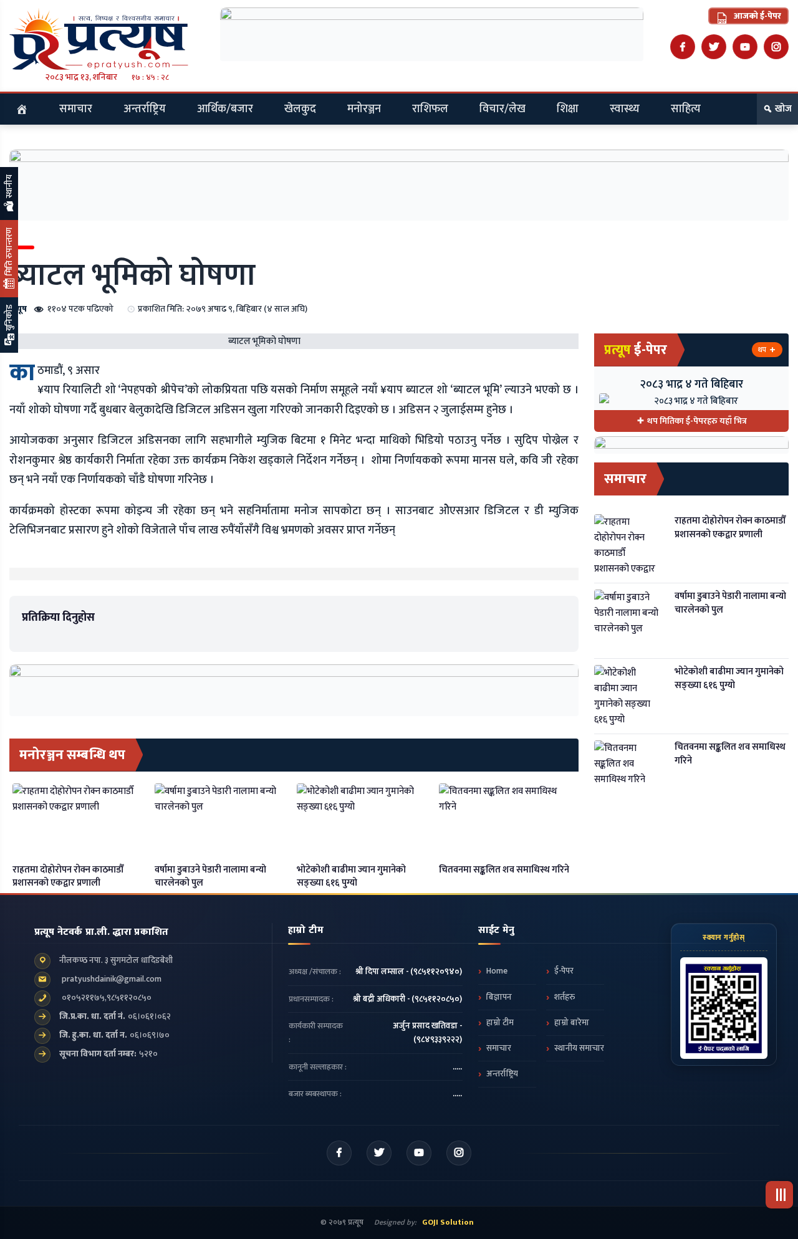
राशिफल (430, 109)
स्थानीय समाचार (579, 1048)
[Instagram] (776, 46)
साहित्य (686, 109)
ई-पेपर (564, 971)
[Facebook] (682, 46)
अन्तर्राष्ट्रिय (144, 109)
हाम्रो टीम (500, 1023)
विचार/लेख (502, 109)
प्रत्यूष (18, 309)
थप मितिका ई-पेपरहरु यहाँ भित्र (697, 421)
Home (496, 971)
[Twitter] (713, 46)
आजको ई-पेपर (756, 16)
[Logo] (106, 38)
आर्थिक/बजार (225, 109)
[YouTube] (745, 46)
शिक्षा (568, 109)
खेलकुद (300, 109)
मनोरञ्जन (364, 109)
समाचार (75, 109)
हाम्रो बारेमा (571, 1023)
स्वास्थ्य (625, 109)
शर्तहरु (564, 997)
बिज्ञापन (499, 997)
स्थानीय (9, 187)
